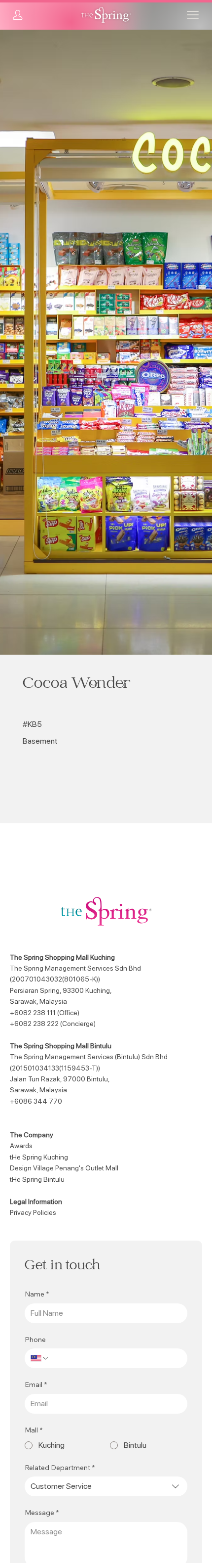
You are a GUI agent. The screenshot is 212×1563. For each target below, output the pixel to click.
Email (36, 1384)
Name (37, 1294)
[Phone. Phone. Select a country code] (40, 1358)
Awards (21, 1146)
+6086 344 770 (36, 1101)
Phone (35, 1339)
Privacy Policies (33, 1212)
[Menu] (193, 15)
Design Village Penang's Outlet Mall (64, 1168)
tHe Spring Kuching (39, 1157)
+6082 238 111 (33, 1013)
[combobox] (106, 1486)
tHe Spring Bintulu (37, 1179)
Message (42, 1512)
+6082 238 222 (34, 1023)
